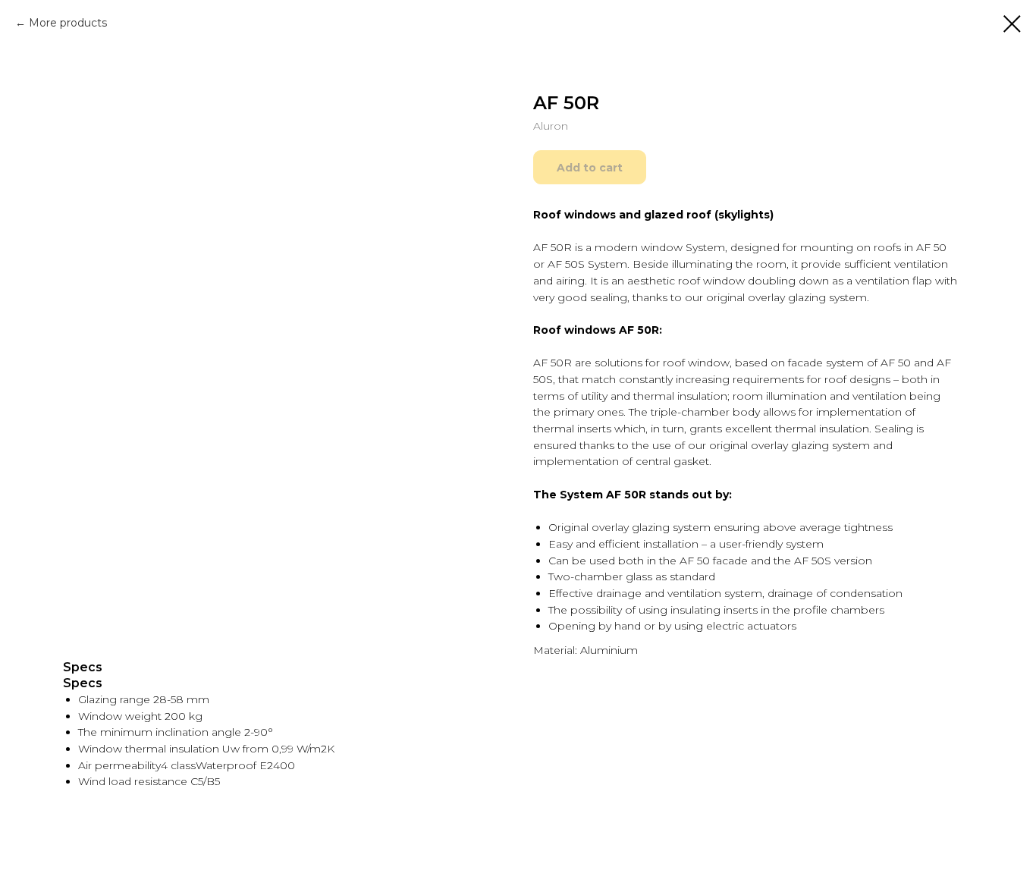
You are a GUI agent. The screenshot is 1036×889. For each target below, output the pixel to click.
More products (68, 23)
